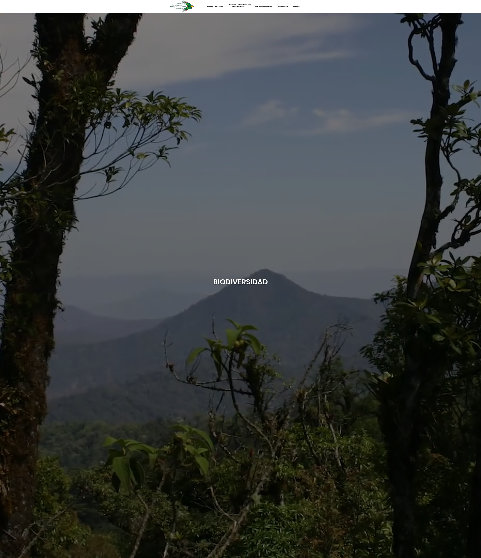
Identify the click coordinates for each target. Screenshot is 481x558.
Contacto (296, 7)
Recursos (282, 7)
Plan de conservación (263, 7)
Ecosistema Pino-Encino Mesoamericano (239, 5)
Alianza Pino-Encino (215, 7)
